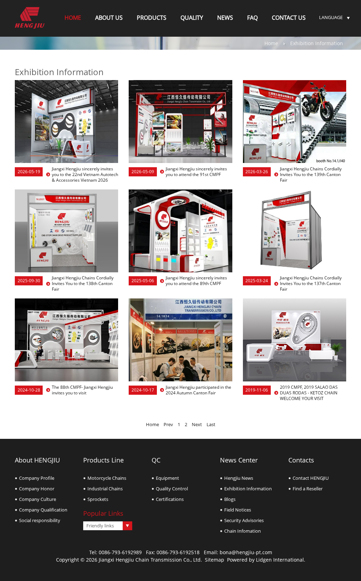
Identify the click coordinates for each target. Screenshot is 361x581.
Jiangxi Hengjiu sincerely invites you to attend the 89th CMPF (196, 280)
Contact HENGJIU (311, 478)
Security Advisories (244, 520)
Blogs (229, 499)
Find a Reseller (308, 488)
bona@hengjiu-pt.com (246, 552)
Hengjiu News (238, 478)
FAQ (252, 18)
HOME (73, 18)
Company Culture (37, 499)
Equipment (167, 478)
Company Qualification (43, 510)
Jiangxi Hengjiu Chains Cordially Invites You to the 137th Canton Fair (311, 283)
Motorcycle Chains (106, 478)
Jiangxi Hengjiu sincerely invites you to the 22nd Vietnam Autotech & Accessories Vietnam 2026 (85, 174)
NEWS (225, 18)
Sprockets (97, 499)
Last (211, 424)
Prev (168, 424)
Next (197, 424)
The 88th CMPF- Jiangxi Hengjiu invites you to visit (82, 390)
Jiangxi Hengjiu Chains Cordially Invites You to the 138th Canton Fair (83, 283)
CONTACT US (289, 18)
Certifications (170, 499)
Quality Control (172, 488)
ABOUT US (109, 18)
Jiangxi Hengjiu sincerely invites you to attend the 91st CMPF (196, 171)
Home (271, 43)
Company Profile (36, 478)
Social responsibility (39, 520)
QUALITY (191, 18)
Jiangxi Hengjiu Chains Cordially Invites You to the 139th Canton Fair (311, 174)
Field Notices (237, 510)
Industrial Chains (105, 488)
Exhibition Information (248, 488)
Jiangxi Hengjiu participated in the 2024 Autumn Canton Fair (198, 390)
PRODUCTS (151, 18)
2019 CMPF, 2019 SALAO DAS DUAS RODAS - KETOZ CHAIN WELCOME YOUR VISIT (309, 393)
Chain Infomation (242, 531)
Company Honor (36, 488)
